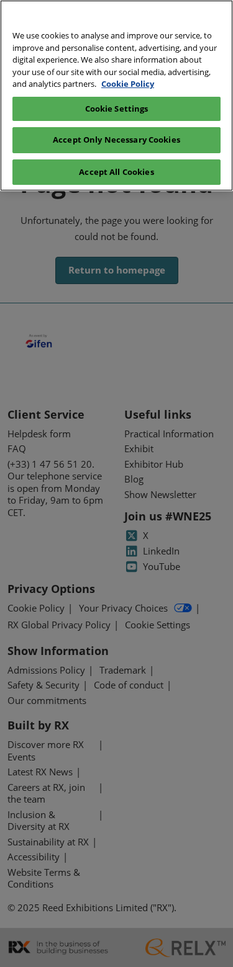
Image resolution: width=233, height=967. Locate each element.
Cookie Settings (116, 108)
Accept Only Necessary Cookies (116, 139)
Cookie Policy (127, 83)
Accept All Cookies (116, 171)
